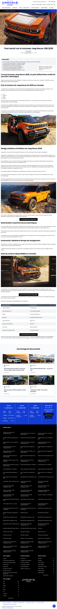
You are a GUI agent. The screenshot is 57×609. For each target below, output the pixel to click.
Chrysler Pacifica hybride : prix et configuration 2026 (9, 447)
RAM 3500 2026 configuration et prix (44, 519)
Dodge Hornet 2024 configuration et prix (45, 455)
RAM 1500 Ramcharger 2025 (42, 512)
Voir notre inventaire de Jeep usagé (28, 294)
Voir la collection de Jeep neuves (28, 219)
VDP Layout (39, 527)
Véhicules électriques (7, 537)
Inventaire (14, 7)
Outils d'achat (24, 8)
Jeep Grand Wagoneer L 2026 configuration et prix (26, 495)
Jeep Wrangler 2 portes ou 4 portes (27, 498)
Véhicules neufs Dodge (24, 531)
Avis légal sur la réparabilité (25, 560)
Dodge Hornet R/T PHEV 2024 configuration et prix (42, 460)
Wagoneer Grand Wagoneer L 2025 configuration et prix (10, 546)
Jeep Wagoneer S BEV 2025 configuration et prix (8, 499)
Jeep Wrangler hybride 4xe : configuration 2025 (42, 504)
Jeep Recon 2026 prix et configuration (44, 494)
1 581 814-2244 (49, 4)
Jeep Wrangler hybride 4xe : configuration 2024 (25, 504)
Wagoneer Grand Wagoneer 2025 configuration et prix (26, 542)
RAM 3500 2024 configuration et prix (10, 519)
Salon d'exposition (5, 8)
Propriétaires (5, 566)
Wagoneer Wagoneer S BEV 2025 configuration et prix (26, 551)
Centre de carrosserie (24, 562)
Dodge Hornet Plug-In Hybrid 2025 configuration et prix (26, 460)
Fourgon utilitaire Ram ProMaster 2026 (44, 468)
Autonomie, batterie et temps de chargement (13, 68)
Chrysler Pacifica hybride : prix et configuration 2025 (43, 442)
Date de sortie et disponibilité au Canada (12, 69)
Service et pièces (33, 8)
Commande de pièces (24, 564)
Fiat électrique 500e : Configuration (44, 464)
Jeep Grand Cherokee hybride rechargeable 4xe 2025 (43, 490)
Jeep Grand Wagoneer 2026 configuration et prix (8, 495)
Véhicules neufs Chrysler (8, 531)
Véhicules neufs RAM (24, 534)
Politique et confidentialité (18, 602)
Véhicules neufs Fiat (41, 531)
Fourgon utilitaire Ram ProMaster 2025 (27, 468)
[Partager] (53, 12)
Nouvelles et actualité (7, 568)
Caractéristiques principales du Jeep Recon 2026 (14, 70)
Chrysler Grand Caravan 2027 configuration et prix (9, 432)
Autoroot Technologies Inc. (8, 607)
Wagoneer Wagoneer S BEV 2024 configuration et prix (9, 551)
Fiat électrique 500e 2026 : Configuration (25, 464)
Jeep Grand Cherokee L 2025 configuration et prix (42, 486)
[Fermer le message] (54, 66)
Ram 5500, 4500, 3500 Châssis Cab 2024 (11, 527)
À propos (50, 8)
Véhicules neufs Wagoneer (42, 534)
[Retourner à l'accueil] (2, 12)
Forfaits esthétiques (24, 566)
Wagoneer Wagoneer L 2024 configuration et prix (25, 546)
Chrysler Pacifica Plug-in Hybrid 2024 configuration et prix (27, 442)
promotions (49, 336)
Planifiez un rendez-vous (25, 568)
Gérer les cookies (40, 602)
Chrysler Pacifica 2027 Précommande (27, 437)
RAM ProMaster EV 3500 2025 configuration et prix (25, 524)
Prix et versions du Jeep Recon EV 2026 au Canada (14, 64)
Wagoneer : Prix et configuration (26, 537)
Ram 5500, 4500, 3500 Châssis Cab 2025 (28, 527)
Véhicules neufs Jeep (7, 534)
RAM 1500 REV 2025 (23, 512)
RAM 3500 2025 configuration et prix (27, 519)
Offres (20, 7)
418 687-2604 (38, 4)
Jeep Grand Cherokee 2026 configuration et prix (8, 486)
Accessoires (22, 557)
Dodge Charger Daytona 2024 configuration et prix (9, 451)
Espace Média (42, 8)
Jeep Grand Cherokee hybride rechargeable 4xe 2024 (26, 490)
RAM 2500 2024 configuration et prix (10, 516)
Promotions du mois (7, 570)
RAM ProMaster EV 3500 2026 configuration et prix (42, 524)
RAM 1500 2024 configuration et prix (44, 507)
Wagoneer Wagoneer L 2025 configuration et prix (42, 546)
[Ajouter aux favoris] (51, 12)
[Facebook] (48, 1)
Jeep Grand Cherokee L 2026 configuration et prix (8, 490)
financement (38, 336)
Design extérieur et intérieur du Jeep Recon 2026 (13, 65)
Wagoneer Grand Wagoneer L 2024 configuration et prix (44, 542)
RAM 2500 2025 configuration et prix (27, 516)
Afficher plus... (45, 574)
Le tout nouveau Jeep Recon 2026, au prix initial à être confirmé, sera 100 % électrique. (21, 62)
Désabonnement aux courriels (9, 603)
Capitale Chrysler (27, 53)
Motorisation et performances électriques (12, 66)
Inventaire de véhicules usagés (9, 562)
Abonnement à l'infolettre (8, 575)
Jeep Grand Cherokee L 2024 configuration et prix (25, 486)
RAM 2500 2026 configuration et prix (44, 516)
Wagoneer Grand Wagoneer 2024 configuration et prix (9, 542)
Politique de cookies (30, 602)
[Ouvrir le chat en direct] (53, 606)
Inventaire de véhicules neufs (9, 560)
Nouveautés (28, 52)
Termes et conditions (6, 602)
